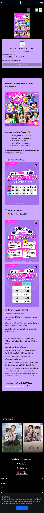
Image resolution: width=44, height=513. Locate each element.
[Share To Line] (36, 10)
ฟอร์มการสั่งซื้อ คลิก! (22, 65)
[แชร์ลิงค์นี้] (40, 10)
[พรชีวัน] (12, 437)
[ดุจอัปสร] (33, 437)
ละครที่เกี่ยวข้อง (8, 419)
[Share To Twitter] (32, 10)
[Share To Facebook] (28, 10)
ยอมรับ (22, 508)
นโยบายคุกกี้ (29, 504)
